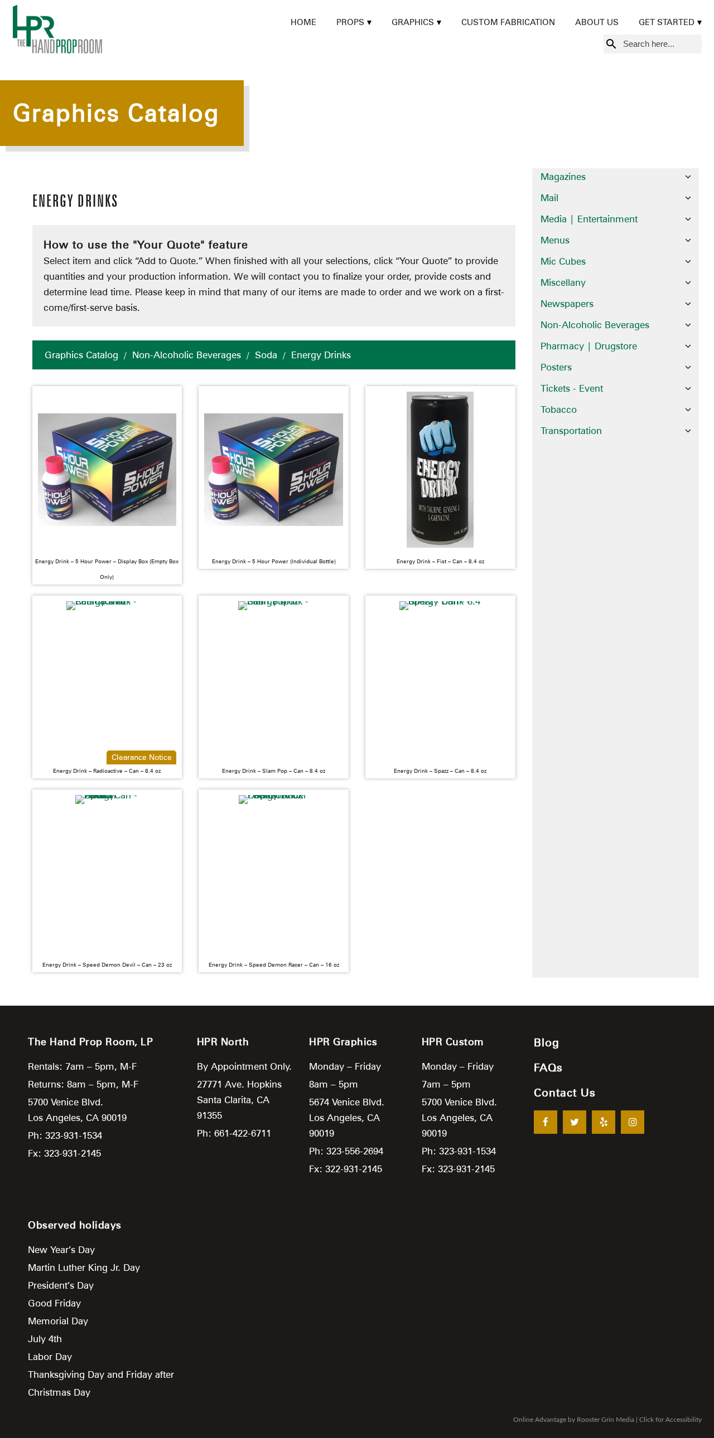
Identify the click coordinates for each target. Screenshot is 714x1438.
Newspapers (567, 303)
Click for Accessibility (670, 1419)
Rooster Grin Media (605, 1419)
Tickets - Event (572, 388)
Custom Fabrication (508, 22)
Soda (266, 354)
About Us (597, 22)
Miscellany (563, 282)
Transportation (571, 430)
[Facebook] (545, 1122)
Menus (555, 240)
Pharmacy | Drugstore (589, 346)
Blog (546, 1042)
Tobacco (559, 409)
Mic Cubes (563, 261)
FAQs (548, 1067)
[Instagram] (632, 1122)
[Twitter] (574, 1122)
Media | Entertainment (589, 219)
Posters (556, 367)
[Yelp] (603, 1122)
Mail (549, 197)
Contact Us (565, 1092)
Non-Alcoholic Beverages (186, 354)
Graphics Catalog (81, 354)
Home (303, 22)
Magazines (563, 176)
